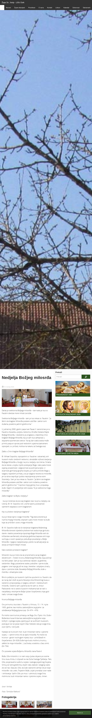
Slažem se (80, 713)
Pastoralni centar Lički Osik (70, 434)
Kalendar (66, 7)
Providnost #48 (64, 395)
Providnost (31, 7)
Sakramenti (86, 7)
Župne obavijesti (19, 7)
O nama (41, 7)
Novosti (8, 7)
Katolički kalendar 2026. (68, 414)
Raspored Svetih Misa (67, 453)
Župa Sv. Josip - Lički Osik (13, 2)
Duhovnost (76, 7)
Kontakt (49, 7)
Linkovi (58, 7)
